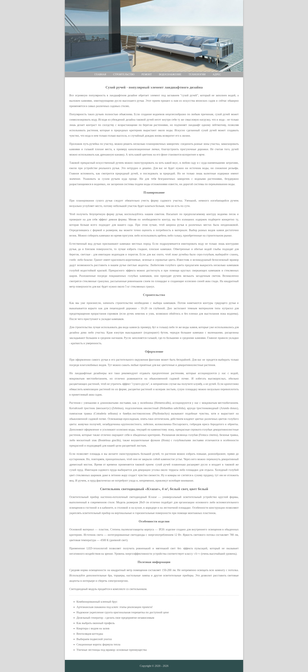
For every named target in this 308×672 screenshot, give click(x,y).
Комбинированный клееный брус (96, 601)
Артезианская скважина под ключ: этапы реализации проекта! (114, 607)
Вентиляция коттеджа (89, 633)
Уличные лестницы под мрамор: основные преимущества (111, 649)
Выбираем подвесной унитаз (94, 639)
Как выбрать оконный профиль (95, 623)
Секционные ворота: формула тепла (98, 644)
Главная (100, 74)
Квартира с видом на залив (92, 628)
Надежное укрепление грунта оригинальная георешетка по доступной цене (122, 612)
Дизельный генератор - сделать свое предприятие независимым (115, 617)
